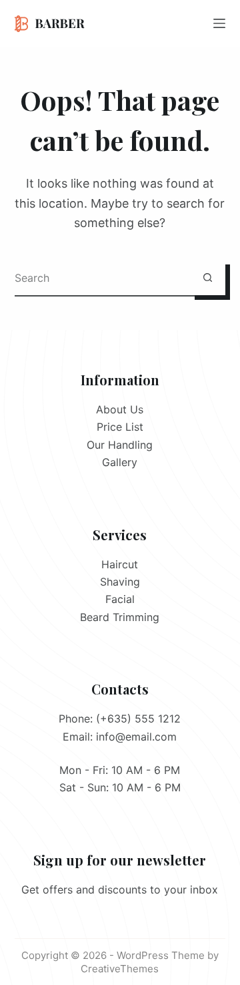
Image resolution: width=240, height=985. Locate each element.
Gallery (119, 462)
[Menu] (219, 23)
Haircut (119, 564)
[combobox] (103, 277)
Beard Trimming (119, 617)
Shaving (120, 581)
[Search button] (207, 277)
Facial (120, 599)
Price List (120, 426)
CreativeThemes (120, 968)
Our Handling (120, 444)
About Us (119, 409)
